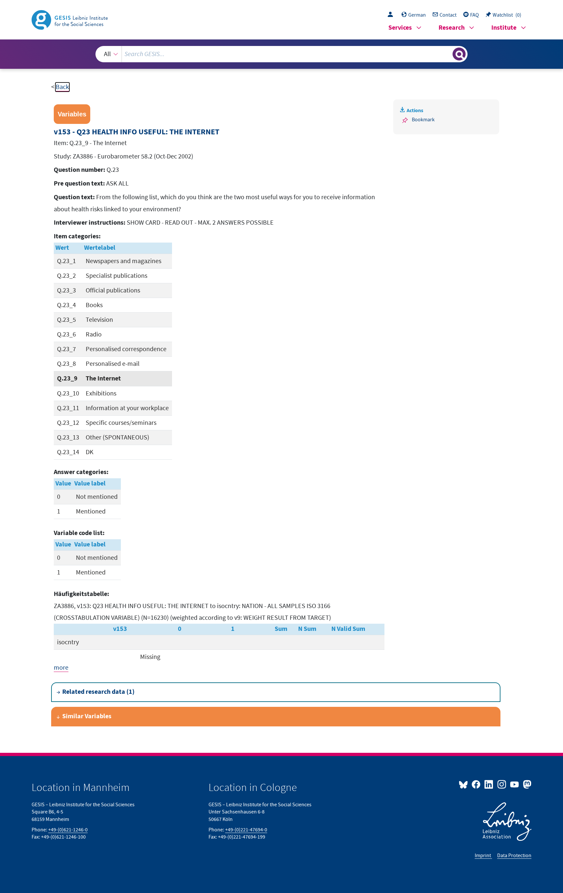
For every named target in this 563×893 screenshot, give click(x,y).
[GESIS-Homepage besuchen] (70, 19)
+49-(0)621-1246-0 (68, 829)
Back (62, 87)
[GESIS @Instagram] (502, 784)
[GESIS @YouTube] (515, 784)
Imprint (483, 855)
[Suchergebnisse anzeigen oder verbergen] (459, 54)
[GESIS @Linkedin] (489, 784)
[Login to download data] (392, 15)
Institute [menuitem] (503, 27)
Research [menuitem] (452, 27)
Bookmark (423, 119)
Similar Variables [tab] (86, 716)
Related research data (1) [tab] (98, 692)
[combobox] (281, 54)
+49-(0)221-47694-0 (246, 829)
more (61, 667)
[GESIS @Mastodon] (526, 784)
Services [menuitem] (400, 27)
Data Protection (514, 855)
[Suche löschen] (447, 53)
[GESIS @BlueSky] (464, 784)
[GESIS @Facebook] (476, 784)
